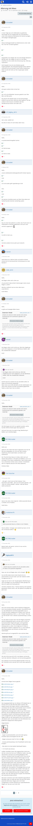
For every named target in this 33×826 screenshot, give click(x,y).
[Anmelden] (27, 2)
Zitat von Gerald (9, 369)
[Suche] (23, 1)
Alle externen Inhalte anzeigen (16, 321)
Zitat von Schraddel (10, 564)
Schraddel (5, 10)
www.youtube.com (24, 312)
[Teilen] (30, 17)
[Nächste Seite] (18, 793)
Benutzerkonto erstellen (22, 810)
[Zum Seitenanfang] (30, 823)
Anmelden (7, 810)
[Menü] (31, 1)
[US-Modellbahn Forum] (2, 1)
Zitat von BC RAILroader (11, 521)
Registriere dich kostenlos (10, 805)
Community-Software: (16, 823)
